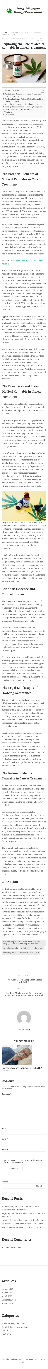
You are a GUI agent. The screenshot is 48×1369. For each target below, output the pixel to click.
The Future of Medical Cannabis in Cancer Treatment (21, 111)
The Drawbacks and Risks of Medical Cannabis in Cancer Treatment (24, 100)
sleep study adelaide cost (29, 953)
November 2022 (9, 1303)
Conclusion (9, 115)
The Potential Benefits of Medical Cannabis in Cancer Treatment (23, 95)
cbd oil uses (38, 948)
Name (5, 1128)
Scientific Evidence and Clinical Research (21, 104)
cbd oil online (26, 948)
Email (5, 1139)
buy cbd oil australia (10, 948)
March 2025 (7, 1296)
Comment (6, 1094)
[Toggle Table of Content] (41, 91)
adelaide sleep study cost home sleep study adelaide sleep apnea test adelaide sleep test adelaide (23, 943)
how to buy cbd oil (9, 953)
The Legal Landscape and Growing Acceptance (24, 107)
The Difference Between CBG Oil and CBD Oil (21, 1227)
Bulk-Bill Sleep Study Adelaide (15, 1327)
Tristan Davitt (24, 1030)
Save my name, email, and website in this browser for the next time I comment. (24, 1161)
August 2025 (7, 1293)
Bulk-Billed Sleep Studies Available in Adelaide (22, 1224)
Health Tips (7, 1334)
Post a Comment (41, 39)
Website (5, 1150)
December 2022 (9, 1300)
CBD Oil (5, 1331)
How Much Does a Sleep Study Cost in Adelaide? (23, 1220)
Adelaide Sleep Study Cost (25, 39)
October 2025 (7, 1289)
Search (5, 1182)
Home (5, 32)
